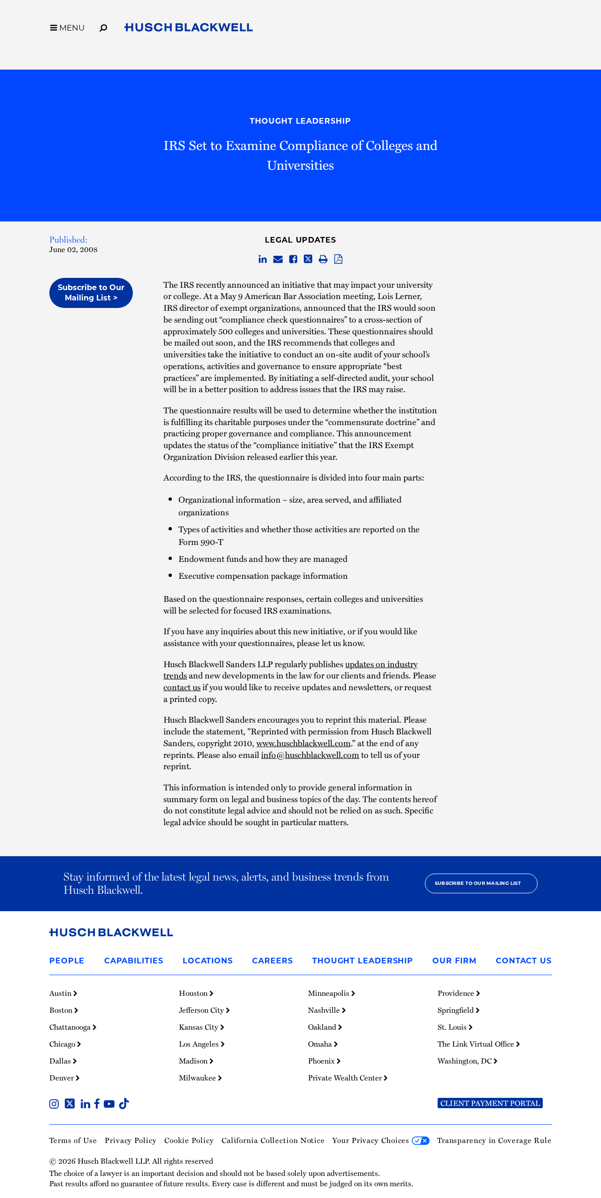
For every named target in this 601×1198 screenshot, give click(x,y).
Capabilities (133, 960)
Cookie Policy (189, 1140)
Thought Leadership (300, 121)
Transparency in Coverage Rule (494, 1140)
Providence (457, 993)
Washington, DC (465, 1061)
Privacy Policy (131, 1140)
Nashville (325, 1010)
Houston (194, 993)
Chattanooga (70, 1027)
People (67, 960)
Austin (61, 993)
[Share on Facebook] (293, 259)
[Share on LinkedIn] (262, 259)
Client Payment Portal (490, 1103)
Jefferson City (202, 1010)
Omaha (321, 1044)
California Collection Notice (273, 1140)
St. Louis (453, 1027)
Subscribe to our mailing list (478, 883)
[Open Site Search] (103, 26)
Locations (208, 960)
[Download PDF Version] (338, 259)
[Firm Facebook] (99, 1105)
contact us (181, 686)
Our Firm (454, 960)
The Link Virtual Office (477, 1044)
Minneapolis (329, 993)
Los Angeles (200, 1044)
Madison (194, 1061)
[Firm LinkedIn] (87, 1105)
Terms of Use (73, 1140)
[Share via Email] (278, 259)
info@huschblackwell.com (310, 754)
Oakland (323, 1027)
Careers (272, 960)
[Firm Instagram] (55, 1105)
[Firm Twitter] (71, 1105)
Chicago (63, 1044)
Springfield (457, 1010)
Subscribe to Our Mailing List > (91, 292)
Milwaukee (198, 1077)
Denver (62, 1077)
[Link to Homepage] (188, 29)
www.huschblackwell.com (303, 742)
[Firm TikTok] (124, 1105)
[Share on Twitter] (308, 259)
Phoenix (322, 1061)
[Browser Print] (323, 259)
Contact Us (524, 960)
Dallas (61, 1061)
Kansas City (199, 1027)
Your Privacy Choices (372, 1140)
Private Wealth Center (346, 1077)
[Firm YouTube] (111, 1105)
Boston (61, 1010)
